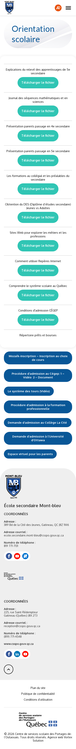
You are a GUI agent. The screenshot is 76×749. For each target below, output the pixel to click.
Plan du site (38, 688)
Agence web (55, 737)
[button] (68, 8)
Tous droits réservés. (33, 737)
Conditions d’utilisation (38, 699)
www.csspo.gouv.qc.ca (19, 643)
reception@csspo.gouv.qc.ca (22, 626)
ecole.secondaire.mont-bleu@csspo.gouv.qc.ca (34, 535)
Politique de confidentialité (38, 693)
